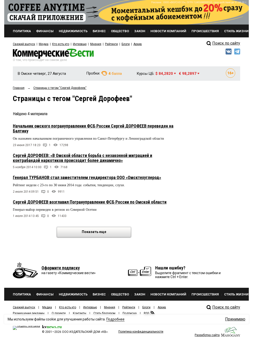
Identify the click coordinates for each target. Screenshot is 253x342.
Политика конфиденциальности (140, 331)
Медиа (43, 44)
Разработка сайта (207, 335)
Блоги (126, 44)
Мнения (95, 44)
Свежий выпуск (24, 44)
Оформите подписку (61, 267)
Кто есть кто (60, 44)
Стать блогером (104, 313)
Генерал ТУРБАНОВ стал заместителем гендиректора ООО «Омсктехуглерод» (87, 177)
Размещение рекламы (28, 313)
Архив (137, 44)
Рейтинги (111, 44)
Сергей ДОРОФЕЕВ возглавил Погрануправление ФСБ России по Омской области (90, 202)
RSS (146, 313)
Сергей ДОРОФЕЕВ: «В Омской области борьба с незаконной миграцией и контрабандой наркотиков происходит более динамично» (82, 158)
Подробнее (115, 319)
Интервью (79, 44)
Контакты (79, 313)
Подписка (130, 313)
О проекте (59, 313)
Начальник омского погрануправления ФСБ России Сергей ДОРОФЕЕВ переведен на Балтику (93, 128)
